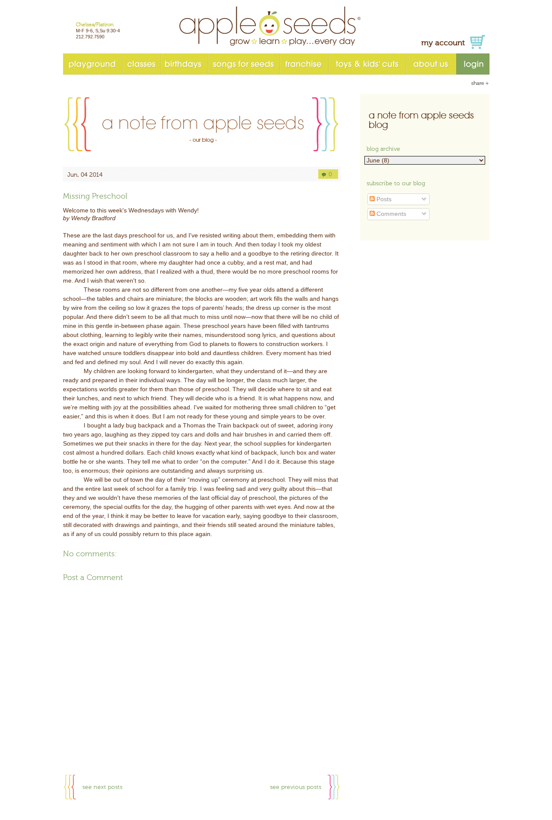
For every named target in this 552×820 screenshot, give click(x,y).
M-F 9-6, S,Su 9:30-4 (98, 30)
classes (141, 64)
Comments (390, 213)
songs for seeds (243, 64)
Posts (383, 199)
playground (92, 64)
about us (431, 64)
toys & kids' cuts (367, 64)
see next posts (102, 787)
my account (443, 42)
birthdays (184, 64)
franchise (303, 64)
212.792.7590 (90, 36)
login (472, 64)
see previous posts (295, 787)
